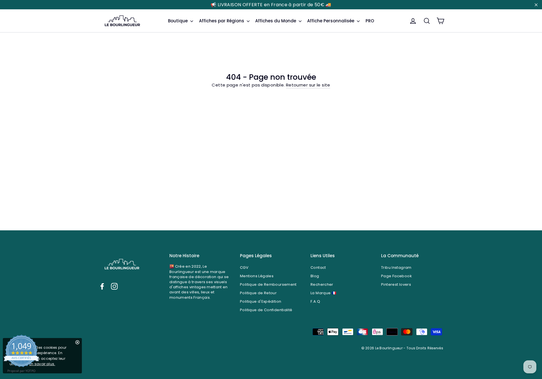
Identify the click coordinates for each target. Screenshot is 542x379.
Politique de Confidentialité (266, 310)
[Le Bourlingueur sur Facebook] (102, 286)
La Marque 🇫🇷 (323, 293)
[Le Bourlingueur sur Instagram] (114, 286)
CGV (244, 267)
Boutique (178, 21)
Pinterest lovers (396, 284)
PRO (370, 21)
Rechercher (322, 284)
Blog (315, 276)
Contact (318, 267)
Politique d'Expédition (260, 301)
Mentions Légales (257, 276)
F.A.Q (315, 301)
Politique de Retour (258, 293)
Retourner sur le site (308, 85)
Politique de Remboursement (268, 284)
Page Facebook (396, 276)
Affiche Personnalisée (331, 21)
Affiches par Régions (222, 21)
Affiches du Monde (276, 21)
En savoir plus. (42, 363)
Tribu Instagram (396, 267)
